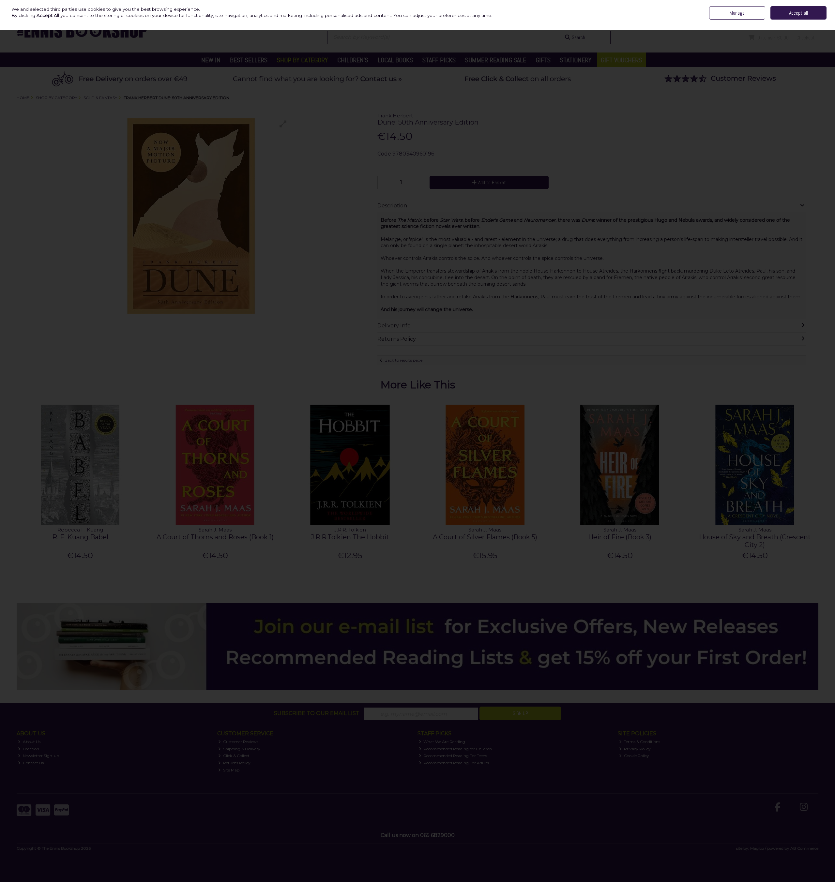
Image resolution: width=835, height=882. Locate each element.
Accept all (798, 12)
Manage (737, 12)
